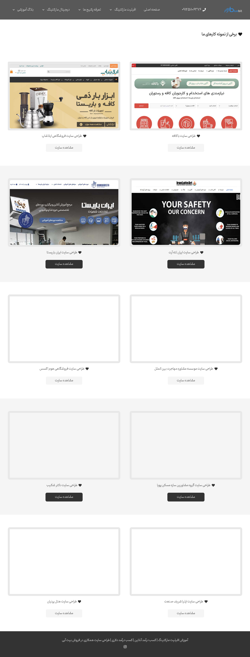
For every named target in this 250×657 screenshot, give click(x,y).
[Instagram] (125, 647)
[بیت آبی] (233, 10)
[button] (111, 10)
